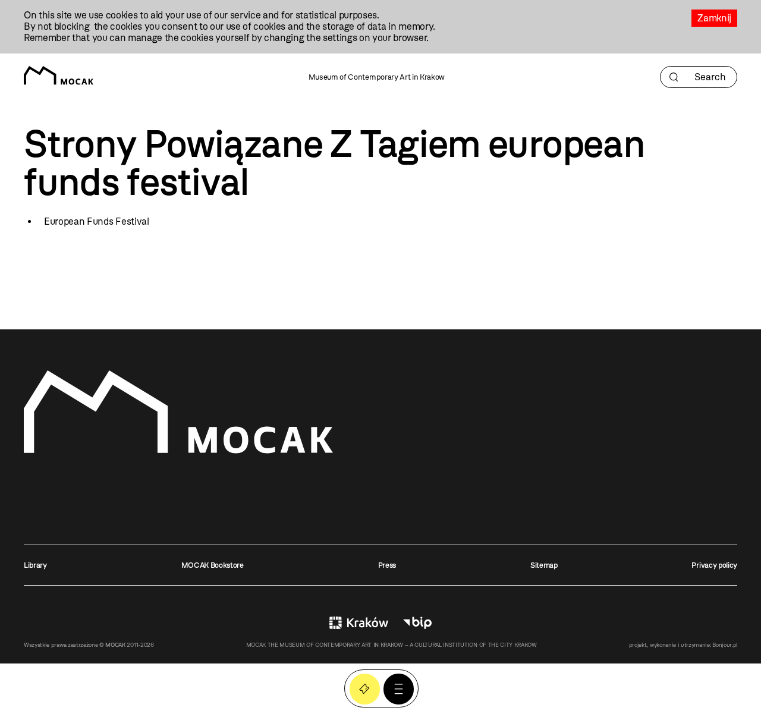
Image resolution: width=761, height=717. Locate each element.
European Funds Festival (96, 221)
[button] (398, 689)
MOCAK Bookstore (212, 565)
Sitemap (544, 565)
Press (387, 565)
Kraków (358, 623)
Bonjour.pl (724, 644)
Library (35, 565)
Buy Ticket (365, 689)
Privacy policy (714, 565)
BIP (417, 623)
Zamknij (714, 18)
